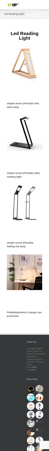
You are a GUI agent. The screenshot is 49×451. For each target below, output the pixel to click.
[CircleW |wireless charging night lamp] (31, 388)
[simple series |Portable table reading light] (39, 440)
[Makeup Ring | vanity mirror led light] (31, 414)
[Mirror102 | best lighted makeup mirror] (39, 414)
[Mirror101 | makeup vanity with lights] (31, 423)
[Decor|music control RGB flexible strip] (39, 423)
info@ (34, 367)
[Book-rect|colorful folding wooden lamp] (31, 432)
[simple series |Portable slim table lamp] (31, 440)
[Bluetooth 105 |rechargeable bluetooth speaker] (31, 406)
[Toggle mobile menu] (44, 4)
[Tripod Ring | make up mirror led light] (39, 406)
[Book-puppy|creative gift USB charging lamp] (39, 432)
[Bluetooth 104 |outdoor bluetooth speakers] (39, 397)
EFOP (33, 369)
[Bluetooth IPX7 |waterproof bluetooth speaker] (31, 397)
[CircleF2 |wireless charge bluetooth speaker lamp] (39, 388)
